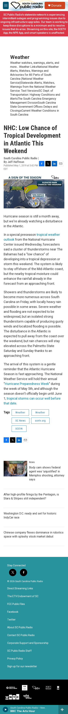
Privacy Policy (15, 658)
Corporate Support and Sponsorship (27, 643)
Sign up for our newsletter (22, 666)
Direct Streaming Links (20, 588)
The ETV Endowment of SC (22, 596)
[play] (5, 709)
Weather (19, 57)
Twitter (11, 619)
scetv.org (40, 420)
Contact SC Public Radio (21, 635)
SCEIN (19, 428)
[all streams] (63, 709)
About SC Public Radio (20, 627)
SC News (20, 420)
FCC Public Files (16, 604)
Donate (56, 5)
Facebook (12, 612)
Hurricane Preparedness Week (27, 384)
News (32, 462)
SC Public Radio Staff (19, 650)
